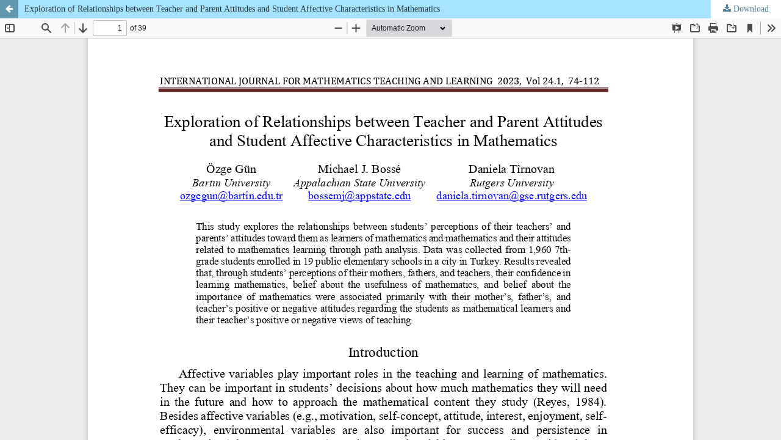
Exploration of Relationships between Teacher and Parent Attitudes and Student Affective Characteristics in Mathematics (232, 8)
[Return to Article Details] (9, 9)
